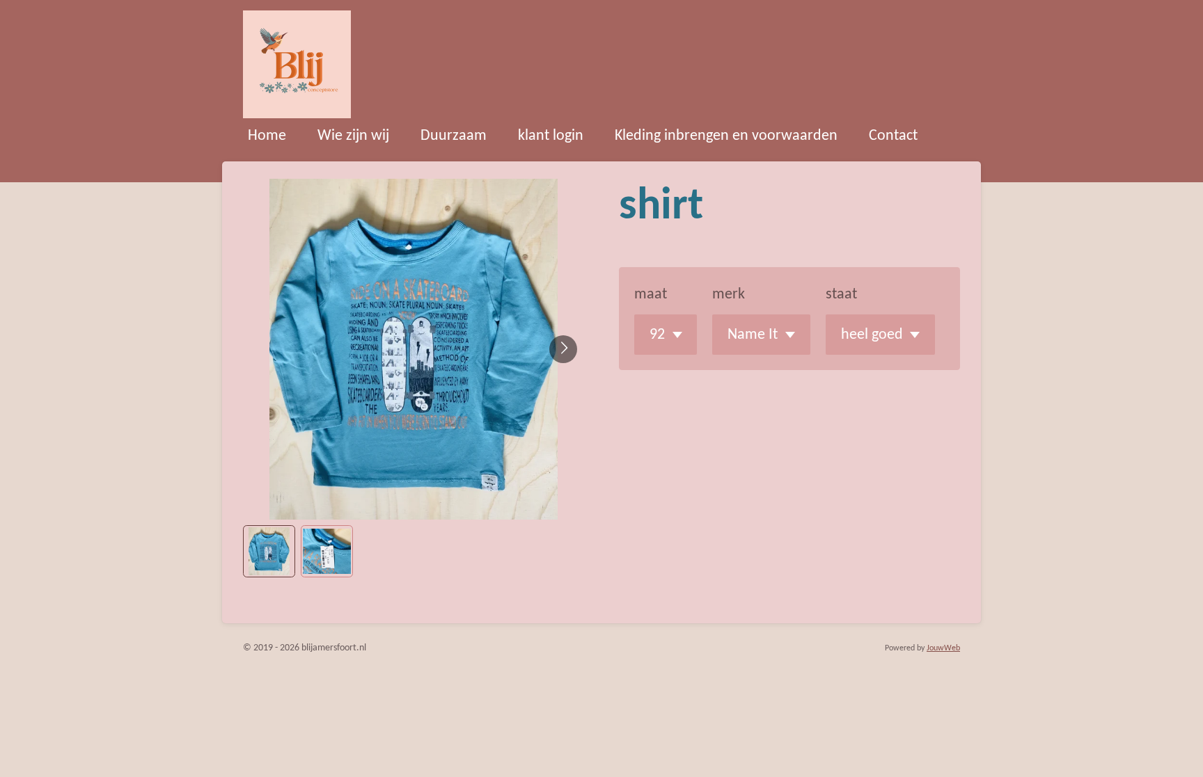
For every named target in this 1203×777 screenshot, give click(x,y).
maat (650, 295)
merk (728, 295)
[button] (269, 551)
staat (841, 295)
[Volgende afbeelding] (563, 349)
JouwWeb (943, 648)
